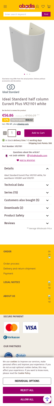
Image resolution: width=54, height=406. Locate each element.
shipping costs (23, 124)
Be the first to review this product (14, 110)
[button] (11, 6)
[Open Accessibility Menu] (47, 399)
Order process (11, 263)
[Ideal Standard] (10, 93)
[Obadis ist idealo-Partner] (8, 356)
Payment (8, 273)
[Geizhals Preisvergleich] (21, 356)
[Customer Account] (37, 6)
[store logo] (27, 6)
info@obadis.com (38, 155)
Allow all (27, 400)
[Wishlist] (43, 6)
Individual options (27, 381)
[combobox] (22, 14)
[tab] (27, 168)
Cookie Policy (24, 373)
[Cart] (49, 6)
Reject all (27, 390)
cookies (13, 361)
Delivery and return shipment (19, 268)
